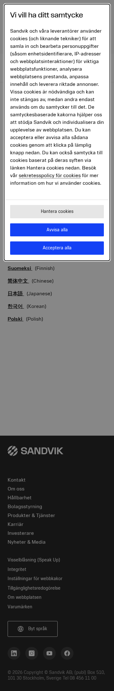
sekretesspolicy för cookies (50, 175)
